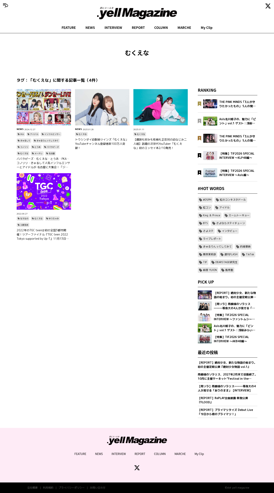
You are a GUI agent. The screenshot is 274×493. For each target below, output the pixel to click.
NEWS (90, 27)
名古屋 (52, 153)
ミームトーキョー (239, 215)
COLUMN (161, 27)
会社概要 (32, 487)
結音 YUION (210, 270)
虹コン (207, 207)
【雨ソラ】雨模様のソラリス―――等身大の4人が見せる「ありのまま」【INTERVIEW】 (227, 388)
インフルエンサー (52, 134)
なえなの (24, 218)
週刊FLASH (230, 254)
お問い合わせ (98, 487)
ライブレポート (212, 238)
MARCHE (184, 27)
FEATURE (69, 27)
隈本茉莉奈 (209, 254)
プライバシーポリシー (72, 487)
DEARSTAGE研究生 (226, 262)
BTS (205, 223)
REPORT (138, 27)
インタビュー (229, 231)
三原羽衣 (24, 224)
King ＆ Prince (211, 215)
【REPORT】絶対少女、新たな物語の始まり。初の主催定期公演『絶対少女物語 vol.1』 (227, 365)
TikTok (250, 254)
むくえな (24, 153)
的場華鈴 (245, 246)
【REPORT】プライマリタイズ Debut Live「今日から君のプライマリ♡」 (225, 412)
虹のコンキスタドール (233, 199)
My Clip (206, 27)
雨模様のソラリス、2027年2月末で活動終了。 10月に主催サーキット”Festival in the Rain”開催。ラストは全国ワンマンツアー (227, 376)
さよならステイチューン (230, 223)
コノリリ (24, 147)
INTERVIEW (113, 27)
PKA (22, 134)
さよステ (208, 231)
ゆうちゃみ (54, 218)
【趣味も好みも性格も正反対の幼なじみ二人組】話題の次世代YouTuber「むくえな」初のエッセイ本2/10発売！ (160, 144)
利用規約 (48, 487)
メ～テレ (39, 153)
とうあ (38, 147)
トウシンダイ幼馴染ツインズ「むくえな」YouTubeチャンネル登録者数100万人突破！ (101, 144)
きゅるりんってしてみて (48, 140)
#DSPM (207, 199)
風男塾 (229, 270)
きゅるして (25, 140)
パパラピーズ (53, 147)
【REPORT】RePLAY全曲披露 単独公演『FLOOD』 (223, 400)
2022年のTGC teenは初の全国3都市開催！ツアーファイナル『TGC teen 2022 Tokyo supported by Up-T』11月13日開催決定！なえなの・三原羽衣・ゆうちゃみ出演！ (43, 234)
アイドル (34, 134)
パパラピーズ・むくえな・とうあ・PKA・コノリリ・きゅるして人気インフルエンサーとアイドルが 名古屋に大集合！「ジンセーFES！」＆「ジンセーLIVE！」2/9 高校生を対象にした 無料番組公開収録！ (44, 163)
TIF (205, 262)
